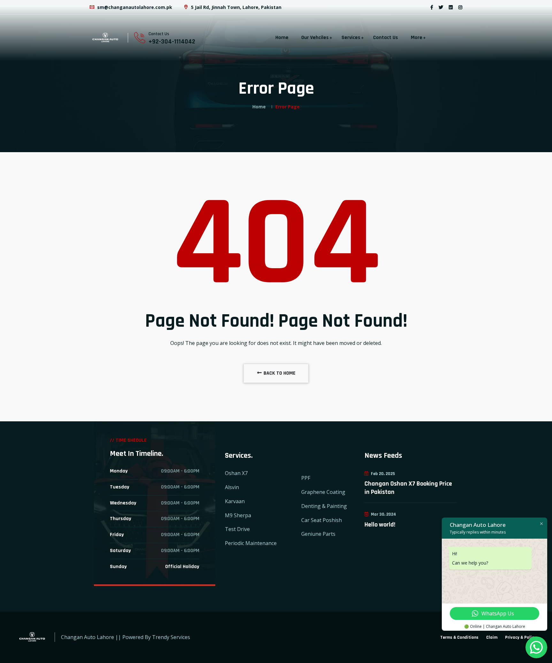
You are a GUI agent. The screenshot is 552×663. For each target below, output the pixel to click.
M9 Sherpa (238, 515)
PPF (305, 477)
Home (281, 37)
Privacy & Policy (520, 637)
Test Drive (237, 529)
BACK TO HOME (278, 373)
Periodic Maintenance (251, 543)
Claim (491, 637)
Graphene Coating (323, 491)
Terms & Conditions (459, 637)
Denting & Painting (324, 506)
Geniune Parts (318, 533)
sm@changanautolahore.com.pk (134, 7)
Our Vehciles (315, 37)
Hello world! (379, 524)
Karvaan (235, 501)
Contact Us (385, 37)
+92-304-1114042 (172, 41)
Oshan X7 (236, 473)
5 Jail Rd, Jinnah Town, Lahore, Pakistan (235, 7)
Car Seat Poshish (321, 520)
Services (350, 37)
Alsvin (232, 487)
